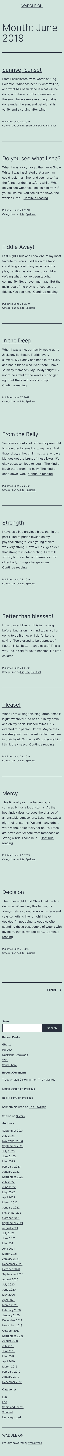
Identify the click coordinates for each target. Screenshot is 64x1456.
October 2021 (10, 1217)
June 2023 (9, 1156)
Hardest (7, 1049)
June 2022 (9, 1187)
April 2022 (8, 1197)
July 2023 (8, 1151)
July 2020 (8, 1284)
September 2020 (12, 1274)
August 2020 (10, 1279)
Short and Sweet (35, 125)
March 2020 (10, 1305)
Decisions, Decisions (15, 1054)
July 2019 (8, 1346)
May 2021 (8, 1243)
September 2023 (12, 1146)
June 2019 (8, 1351)
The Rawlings (46, 1079)
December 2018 (12, 1382)
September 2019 (12, 1335)
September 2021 (12, 1223)
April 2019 (8, 1361)
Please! (11, 704)
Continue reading (36, 198)
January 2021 (10, 1258)
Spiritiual (51, 125)
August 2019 (10, 1340)
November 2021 (12, 1212)
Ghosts (6, 1044)
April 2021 (8, 1248)
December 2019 (12, 1320)
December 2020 (12, 1264)
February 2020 (11, 1310)
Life (22, 125)
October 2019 (10, 1330)
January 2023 (11, 1171)
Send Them (9, 1065)
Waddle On (32, 6)
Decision (13, 892)
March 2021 (9, 1253)
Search (6, 1021)
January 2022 (11, 1207)
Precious (29, 1088)
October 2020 (11, 1269)
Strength (13, 522)
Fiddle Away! (18, 247)
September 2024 (13, 1130)
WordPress (35, 1442)
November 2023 (12, 1141)
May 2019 (8, 1356)
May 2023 (8, 1161)
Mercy (10, 793)
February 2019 (11, 1371)
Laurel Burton (10, 1088)
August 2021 (10, 1228)
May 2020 (8, 1294)
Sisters (20, 1116)
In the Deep (16, 340)
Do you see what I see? (31, 158)
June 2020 (9, 1289)
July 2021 (8, 1233)
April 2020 (8, 1300)
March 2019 (9, 1366)
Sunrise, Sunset (22, 69)
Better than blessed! (27, 616)
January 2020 (11, 1315)
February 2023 (11, 1166)
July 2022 (8, 1181)
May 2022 (8, 1192)
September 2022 (12, 1176)
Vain (5, 1060)
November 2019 (12, 1325)
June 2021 (8, 1238)
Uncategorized (11, 1417)
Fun (22, 671)
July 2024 (8, 1135)
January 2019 (10, 1376)
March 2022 (10, 1202)
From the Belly (20, 434)
